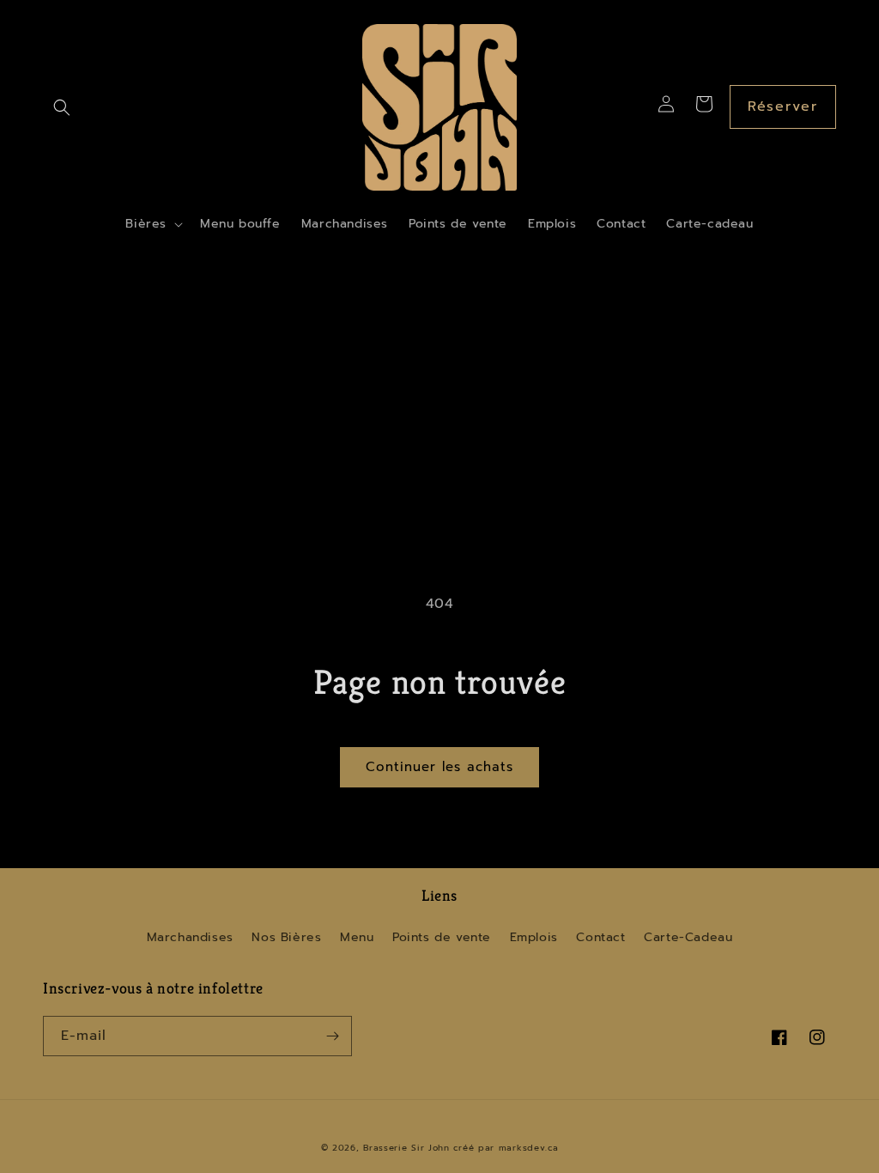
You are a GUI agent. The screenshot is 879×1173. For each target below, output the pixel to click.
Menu (356, 937)
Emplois (534, 937)
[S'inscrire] (332, 1036)
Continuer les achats (439, 766)
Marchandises (190, 937)
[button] (62, 107)
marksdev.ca (529, 1147)
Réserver (783, 106)
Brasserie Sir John (406, 1147)
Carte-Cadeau (688, 937)
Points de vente (441, 937)
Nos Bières (286, 937)
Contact (600, 937)
